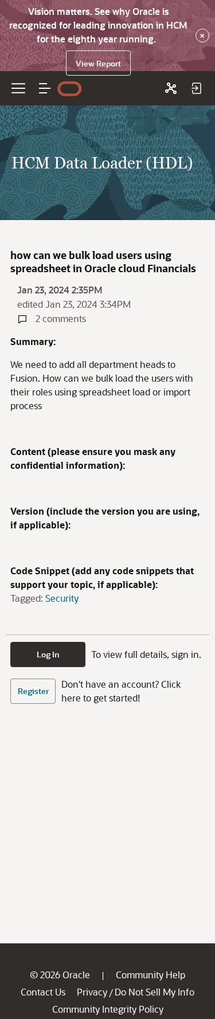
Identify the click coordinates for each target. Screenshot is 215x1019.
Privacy (92, 992)
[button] (44, 88)
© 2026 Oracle (60, 975)
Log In (48, 654)
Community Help (150, 975)
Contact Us (43, 992)
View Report (98, 63)
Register (33, 690)
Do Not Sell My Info (154, 992)
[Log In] (196, 88)
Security (62, 598)
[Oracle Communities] (171, 88)
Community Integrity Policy (107, 1009)
